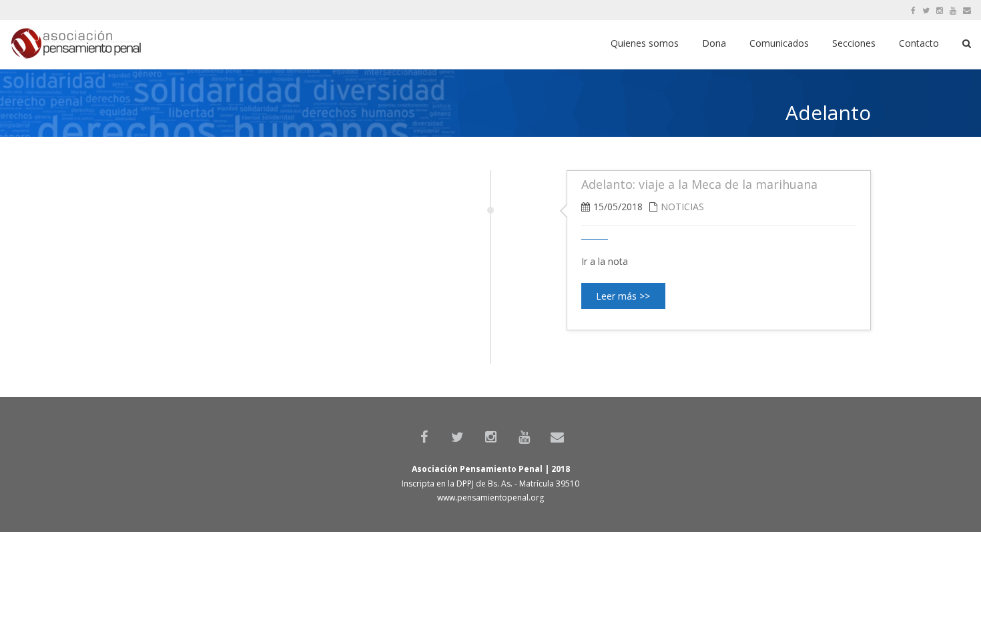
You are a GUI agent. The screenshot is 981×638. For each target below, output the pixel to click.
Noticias (682, 206)
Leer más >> (623, 296)
